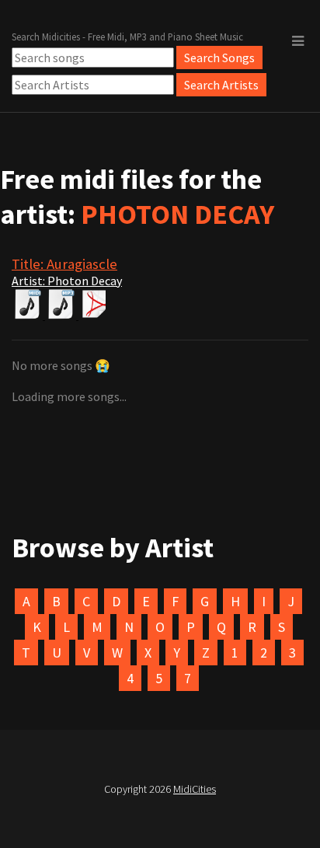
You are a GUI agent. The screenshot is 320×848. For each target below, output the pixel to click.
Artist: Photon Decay (67, 280)
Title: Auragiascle (64, 264)
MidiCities (194, 789)
